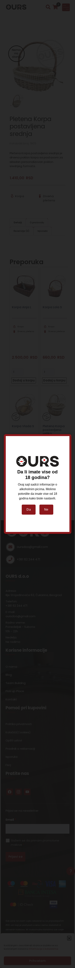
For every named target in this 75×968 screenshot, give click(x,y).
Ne (46, 509)
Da (29, 509)
